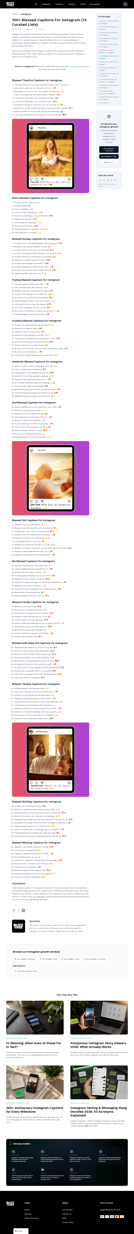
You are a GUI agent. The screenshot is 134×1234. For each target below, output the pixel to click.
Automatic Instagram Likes (27, 971)
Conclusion (105, 103)
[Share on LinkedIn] (23, 910)
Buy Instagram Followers (109, 149)
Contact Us (66, 1214)
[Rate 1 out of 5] (100, 180)
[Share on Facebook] (13, 910)
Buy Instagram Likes (109, 156)
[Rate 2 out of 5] (104, 180)
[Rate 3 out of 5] (107, 180)
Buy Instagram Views (71, 959)
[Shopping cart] (125, 4)
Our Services (67, 1210)
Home (15, 14)
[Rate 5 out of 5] (115, 180)
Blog (64, 1218)
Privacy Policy (67, 1222)
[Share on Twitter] (18, 910)
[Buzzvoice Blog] (10, 4)
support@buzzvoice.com (110, 1210)
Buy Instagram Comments (96, 959)
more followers (75, 66)
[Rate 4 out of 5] (111, 180)
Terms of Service (31, 1218)
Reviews (27, 1214)
